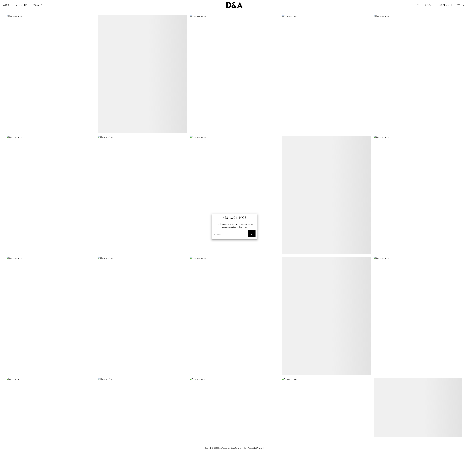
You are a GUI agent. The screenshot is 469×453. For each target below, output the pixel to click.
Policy (245, 448)
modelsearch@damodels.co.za (234, 226)
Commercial (40, 5)
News (457, 5)
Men (19, 5)
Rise (26, 5)
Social (430, 5)
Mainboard (260, 448)
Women (8, 5)
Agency (444, 5)
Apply (418, 5)
